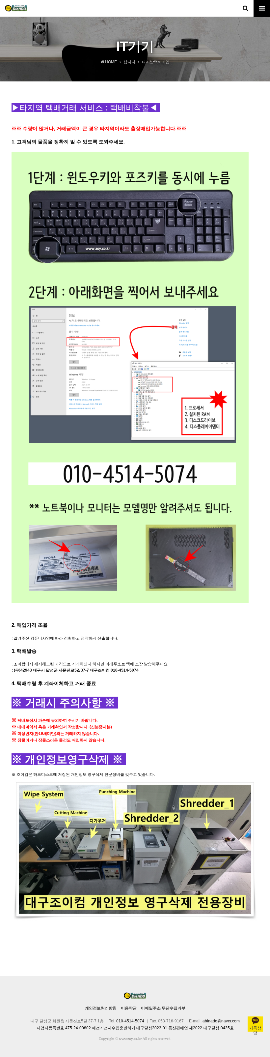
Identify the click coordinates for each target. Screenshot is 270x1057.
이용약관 (129, 1008)
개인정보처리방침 (101, 1008)
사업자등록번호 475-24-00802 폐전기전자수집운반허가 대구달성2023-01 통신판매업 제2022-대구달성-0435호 (135, 1028)
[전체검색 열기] (245, 8)
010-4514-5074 (130, 1021)
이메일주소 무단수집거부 (163, 1008)
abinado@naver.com (221, 1021)
